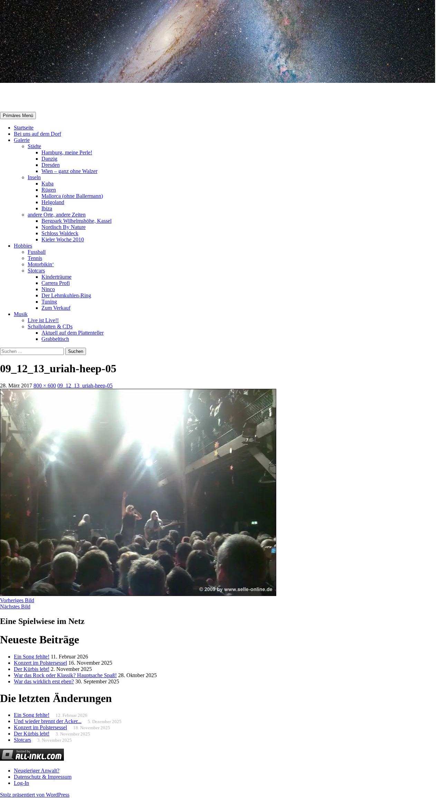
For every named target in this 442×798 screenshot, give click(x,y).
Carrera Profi (55, 283)
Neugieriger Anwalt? (36, 770)
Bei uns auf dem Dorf (37, 134)
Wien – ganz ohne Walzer (69, 171)
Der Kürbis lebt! (31, 669)
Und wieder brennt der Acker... (47, 721)
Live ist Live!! (43, 320)
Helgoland (52, 202)
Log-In (21, 783)
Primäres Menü (18, 115)
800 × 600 (44, 385)
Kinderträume (56, 277)
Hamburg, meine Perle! (66, 152)
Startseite (23, 128)
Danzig (49, 159)
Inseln (34, 177)
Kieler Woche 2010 (62, 239)
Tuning (49, 302)
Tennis (35, 258)
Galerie (22, 140)
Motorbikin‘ (41, 264)
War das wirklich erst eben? (44, 681)
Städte (34, 146)
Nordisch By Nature (63, 227)
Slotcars (36, 270)
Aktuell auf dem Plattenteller (72, 333)
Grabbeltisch (55, 339)
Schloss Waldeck (59, 233)
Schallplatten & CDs (50, 326)
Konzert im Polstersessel (40, 663)
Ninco (48, 289)
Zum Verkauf (55, 308)
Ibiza (46, 208)
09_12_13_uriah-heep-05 (85, 385)
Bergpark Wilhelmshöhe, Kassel (76, 221)
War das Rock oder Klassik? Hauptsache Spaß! (65, 675)
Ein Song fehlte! (31, 657)
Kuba (47, 183)
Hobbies (23, 246)
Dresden (50, 165)
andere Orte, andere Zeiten (57, 215)
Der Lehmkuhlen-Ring (66, 295)
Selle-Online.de (36, 98)
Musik (21, 314)
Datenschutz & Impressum (42, 777)
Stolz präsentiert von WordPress (34, 795)
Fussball (37, 252)
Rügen (48, 190)
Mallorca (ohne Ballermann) (72, 196)
